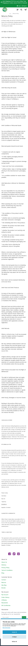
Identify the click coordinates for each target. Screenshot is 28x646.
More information (6, 627)
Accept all (14, 632)
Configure (14, 636)
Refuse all (14, 641)
